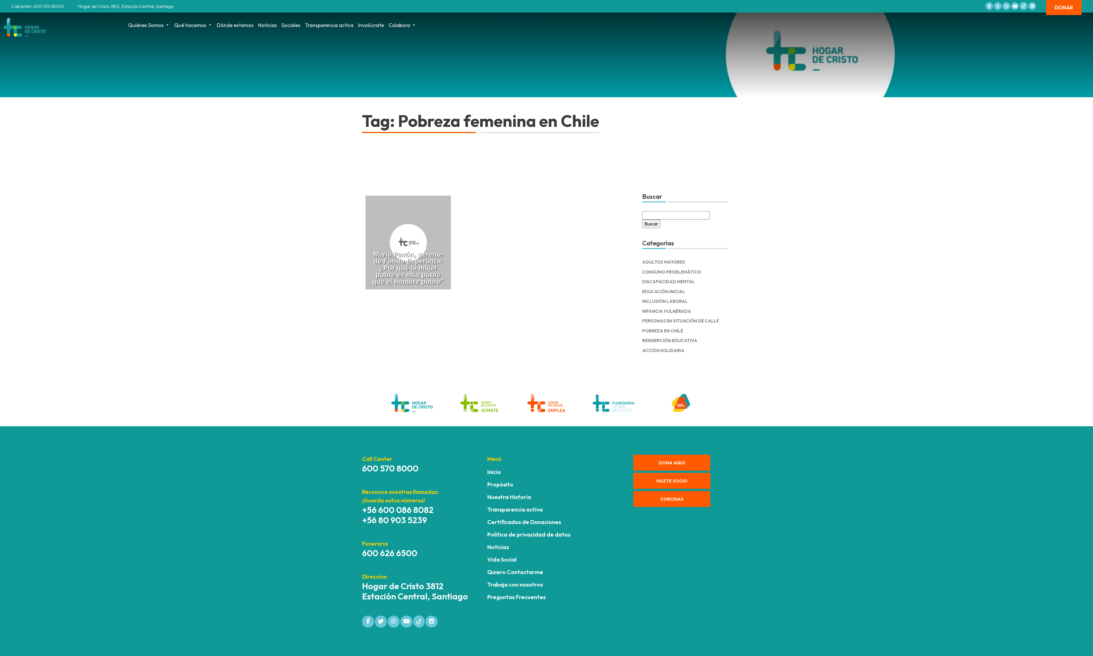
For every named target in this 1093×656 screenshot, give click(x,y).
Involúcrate (371, 25)
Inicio (494, 471)
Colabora (399, 25)
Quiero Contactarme (515, 572)
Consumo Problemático (671, 272)
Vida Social (502, 559)
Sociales (291, 25)
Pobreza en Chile (662, 331)
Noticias (267, 25)
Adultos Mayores (663, 262)
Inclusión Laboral (665, 301)
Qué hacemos (190, 25)
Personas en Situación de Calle (680, 321)
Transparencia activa (329, 25)
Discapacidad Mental (668, 281)
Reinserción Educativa (669, 340)
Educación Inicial (663, 291)
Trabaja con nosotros (515, 584)
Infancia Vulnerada (666, 311)
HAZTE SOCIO (671, 481)
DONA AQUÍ (672, 462)
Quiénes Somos (146, 25)
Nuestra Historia (509, 496)
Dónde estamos (235, 25)
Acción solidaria (663, 350)
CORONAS (671, 499)
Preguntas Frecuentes (516, 597)
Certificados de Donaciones (524, 521)
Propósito (500, 484)
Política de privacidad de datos (528, 534)
